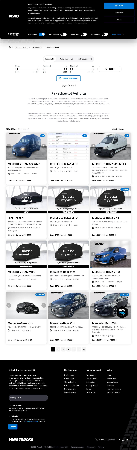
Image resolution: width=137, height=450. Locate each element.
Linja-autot (90, 382)
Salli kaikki (119, 6)
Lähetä (13, 427)
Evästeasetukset (77, 447)
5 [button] (73, 349)
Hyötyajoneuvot (21, 47)
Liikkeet (110, 375)
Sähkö (111, 69)
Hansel (88, 389)
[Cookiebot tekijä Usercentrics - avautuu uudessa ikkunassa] (13, 34)
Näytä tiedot (116, 34)
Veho (109, 370)
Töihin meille (112, 378)
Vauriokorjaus (70, 392)
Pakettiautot (37, 47)
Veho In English (113, 392)
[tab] (49, 59)
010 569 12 (103, 439)
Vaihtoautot (69, 378)
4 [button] (68, 349)
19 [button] (84, 349)
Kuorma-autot (91, 378)
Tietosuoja (91, 447)
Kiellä (119, 20)
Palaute (101, 447)
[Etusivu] (10, 47)
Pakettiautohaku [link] (52, 47)
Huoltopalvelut (70, 389)
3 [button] (63, 349)
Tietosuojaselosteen (30, 421)
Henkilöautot (70, 370)
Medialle (110, 385)
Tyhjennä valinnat (68, 85)
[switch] (63, 34)
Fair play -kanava (114, 389)
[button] (79, 349)
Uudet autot (69, 375)
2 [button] (58, 349)
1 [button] (53, 349)
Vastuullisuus (112, 382)
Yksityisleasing (70, 382)
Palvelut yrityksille (71, 385)
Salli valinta (119, 13)
